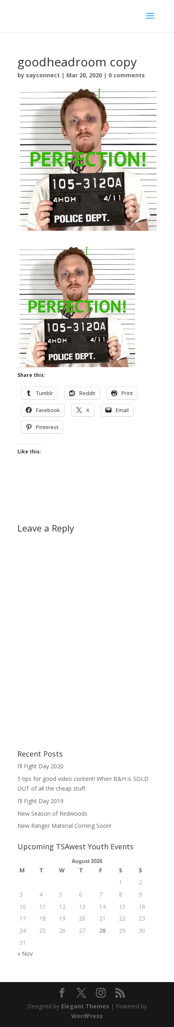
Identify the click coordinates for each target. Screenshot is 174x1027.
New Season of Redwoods (52, 813)
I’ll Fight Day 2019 (40, 801)
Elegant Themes (85, 1006)
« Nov (25, 953)
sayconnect (43, 75)
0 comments (126, 75)
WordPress (87, 1016)
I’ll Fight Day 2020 (40, 766)
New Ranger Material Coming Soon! (64, 825)
